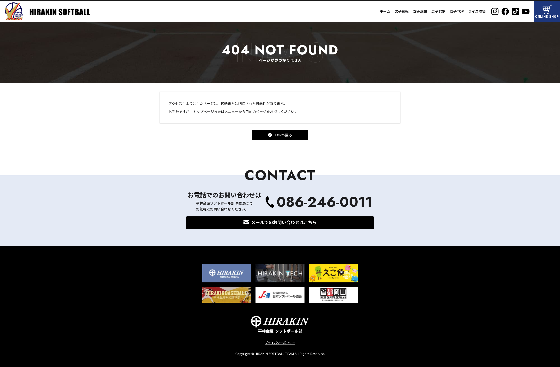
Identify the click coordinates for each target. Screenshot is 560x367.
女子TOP (457, 11)
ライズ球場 (477, 11)
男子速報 (402, 11)
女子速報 (420, 11)
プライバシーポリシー (280, 342)
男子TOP (438, 11)
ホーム (385, 11)
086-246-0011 (324, 202)
